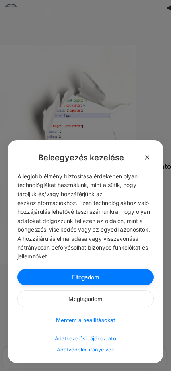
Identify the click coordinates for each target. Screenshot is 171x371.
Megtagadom (85, 298)
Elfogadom (85, 277)
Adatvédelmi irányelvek (85, 349)
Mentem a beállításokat (85, 320)
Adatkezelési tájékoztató (85, 338)
